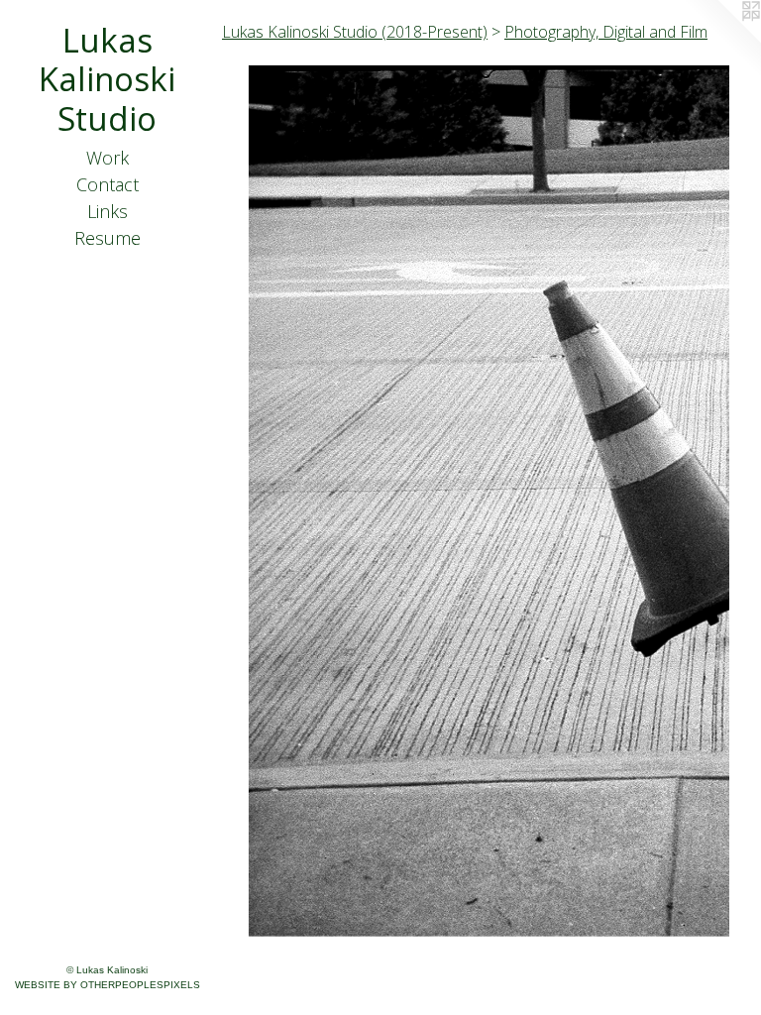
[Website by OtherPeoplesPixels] (721, 39)
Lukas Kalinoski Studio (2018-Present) (355, 32)
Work (107, 157)
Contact (107, 184)
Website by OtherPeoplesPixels (107, 984)
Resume (107, 238)
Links (107, 211)
